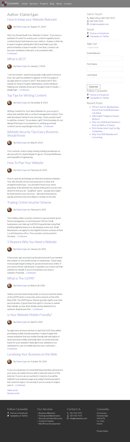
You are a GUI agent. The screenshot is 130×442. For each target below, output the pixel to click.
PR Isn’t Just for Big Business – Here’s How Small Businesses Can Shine (106, 110)
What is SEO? (16, 59)
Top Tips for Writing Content (26, 95)
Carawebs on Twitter (99, 36)
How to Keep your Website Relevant (32, 19)
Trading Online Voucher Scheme (29, 202)
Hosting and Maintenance (49, 416)
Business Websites (47, 413)
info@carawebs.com (99, 24)
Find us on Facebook (99, 33)
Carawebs (12, 3)
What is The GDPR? (21, 278)
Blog (52, 4)
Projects (44, 4)
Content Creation (46, 421)
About (59, 4)
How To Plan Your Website (25, 163)
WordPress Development (49, 424)
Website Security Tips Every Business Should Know (32, 133)
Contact (68, 4)
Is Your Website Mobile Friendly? (29, 315)
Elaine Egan (21, 27)
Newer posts (13, 393)
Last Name (92, 75)
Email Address (94, 53)
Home (25, 4)
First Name (92, 64)
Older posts (12, 390)
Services (34, 4)
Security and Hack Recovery (50, 418)
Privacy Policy (102, 431)
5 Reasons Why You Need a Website (32, 242)
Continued (12, 53)
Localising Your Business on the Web (32, 354)
